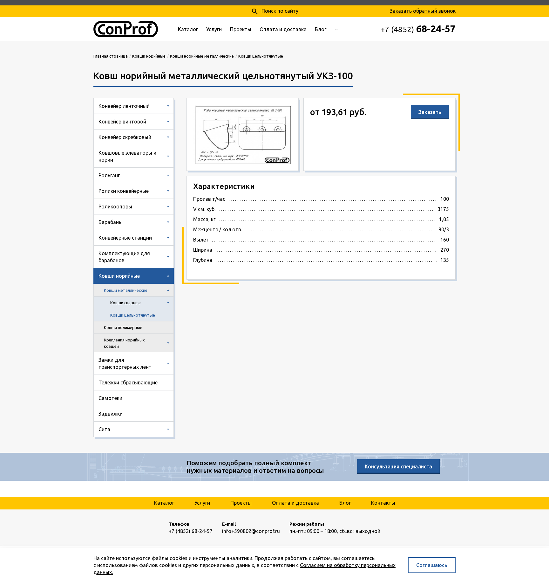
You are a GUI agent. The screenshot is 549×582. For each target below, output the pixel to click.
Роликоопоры (115, 206)
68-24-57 (418, 28)
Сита (104, 429)
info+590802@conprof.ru (251, 531)
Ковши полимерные (123, 327)
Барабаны (110, 222)
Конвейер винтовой (122, 121)
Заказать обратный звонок (423, 11)
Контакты (383, 503)
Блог (320, 29)
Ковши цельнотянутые (132, 315)
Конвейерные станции (125, 238)
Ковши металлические (125, 290)
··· (336, 29)
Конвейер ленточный (124, 106)
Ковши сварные (125, 302)
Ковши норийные (119, 276)
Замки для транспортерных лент (125, 363)
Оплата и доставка (283, 29)
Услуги (214, 29)
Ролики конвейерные (123, 191)
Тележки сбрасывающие (128, 382)
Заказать (429, 112)
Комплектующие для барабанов (124, 256)
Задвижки (110, 414)
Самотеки (110, 398)
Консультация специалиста (398, 466)
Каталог (188, 29)
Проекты (240, 29)
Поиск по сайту (274, 11)
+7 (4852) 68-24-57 (191, 531)
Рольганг (109, 175)
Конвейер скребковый (124, 137)
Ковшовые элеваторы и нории (127, 156)
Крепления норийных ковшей (124, 343)
